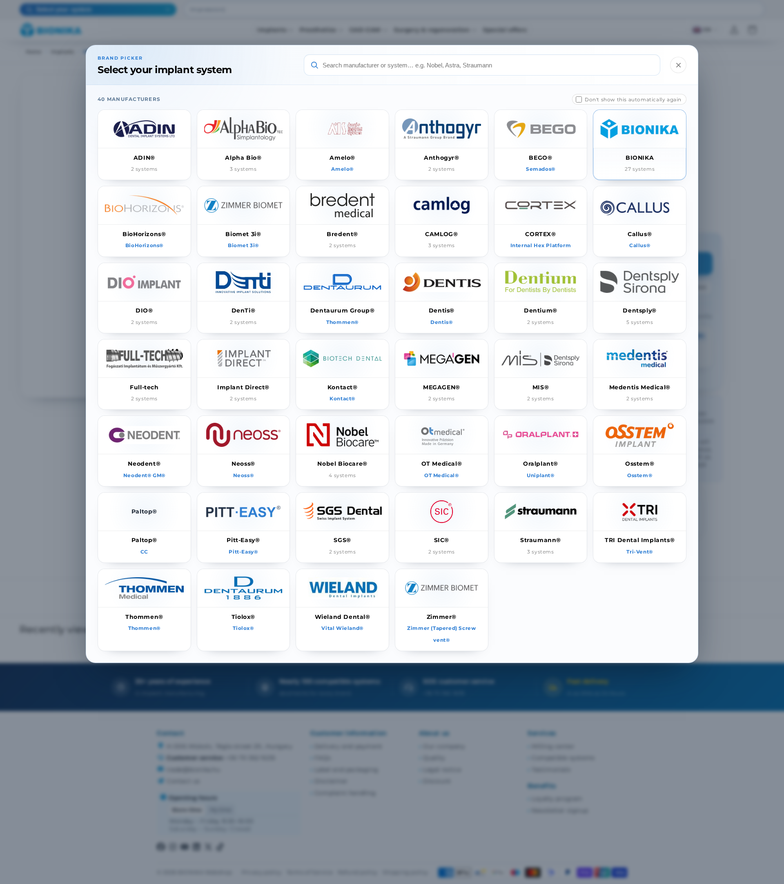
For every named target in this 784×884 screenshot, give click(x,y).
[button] (144, 144)
